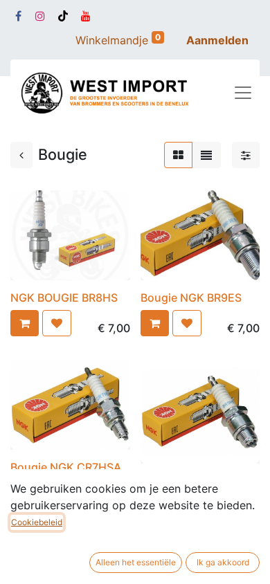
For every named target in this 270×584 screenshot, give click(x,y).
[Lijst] (206, 155)
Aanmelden (217, 40)
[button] (24, 323)
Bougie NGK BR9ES (191, 297)
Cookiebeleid (36, 522)
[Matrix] (178, 155)
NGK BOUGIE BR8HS (64, 297)
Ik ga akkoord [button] (223, 562)
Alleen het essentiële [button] (136, 562)
